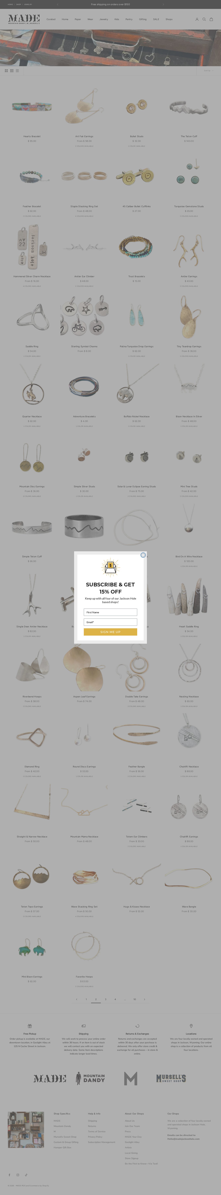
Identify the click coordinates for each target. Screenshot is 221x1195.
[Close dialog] (143, 555)
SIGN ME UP (110, 632)
